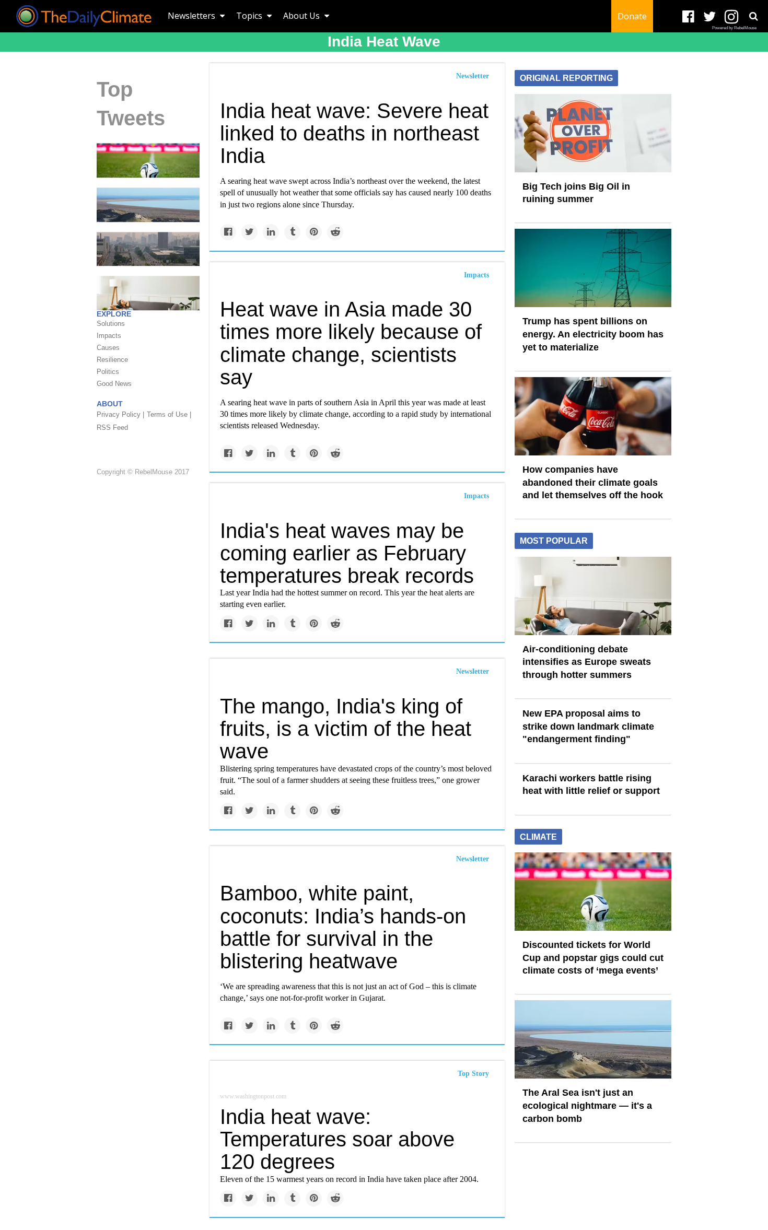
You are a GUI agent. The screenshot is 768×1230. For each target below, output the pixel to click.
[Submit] (753, 16)
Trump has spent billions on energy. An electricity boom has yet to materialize (593, 334)
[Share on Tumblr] (292, 232)
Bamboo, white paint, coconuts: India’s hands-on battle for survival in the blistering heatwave (343, 927)
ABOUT (110, 404)
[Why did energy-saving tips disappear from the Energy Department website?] (148, 292)
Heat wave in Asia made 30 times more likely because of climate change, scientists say (351, 343)
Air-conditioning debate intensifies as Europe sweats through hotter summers (586, 662)
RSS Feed (112, 427)
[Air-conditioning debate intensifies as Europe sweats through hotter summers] (593, 595)
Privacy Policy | (120, 414)
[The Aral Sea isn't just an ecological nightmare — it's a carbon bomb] (148, 204)
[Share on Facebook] (228, 232)
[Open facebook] (688, 17)
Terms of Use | (169, 414)
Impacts (476, 275)
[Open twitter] (709, 17)
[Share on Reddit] (335, 232)
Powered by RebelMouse (734, 28)
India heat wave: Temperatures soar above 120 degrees (337, 1139)
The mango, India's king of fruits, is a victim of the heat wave (345, 729)
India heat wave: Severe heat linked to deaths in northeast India (354, 133)
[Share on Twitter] (249, 232)
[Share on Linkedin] (271, 232)
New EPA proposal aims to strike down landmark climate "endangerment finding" (588, 726)
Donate (632, 16)
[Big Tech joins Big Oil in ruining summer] (593, 132)
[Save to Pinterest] (314, 232)
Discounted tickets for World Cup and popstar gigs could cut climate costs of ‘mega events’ (593, 958)
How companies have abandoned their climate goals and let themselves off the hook (592, 482)
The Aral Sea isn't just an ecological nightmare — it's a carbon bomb (587, 1105)
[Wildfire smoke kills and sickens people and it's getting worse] (148, 248)
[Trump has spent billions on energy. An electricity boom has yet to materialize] (593, 267)
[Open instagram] (731, 17)
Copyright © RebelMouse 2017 (143, 472)
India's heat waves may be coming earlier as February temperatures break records (347, 553)
